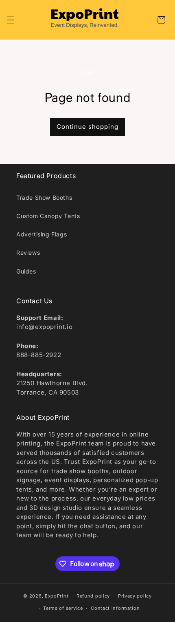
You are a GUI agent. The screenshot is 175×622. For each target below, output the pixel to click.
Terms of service (63, 608)
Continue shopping (87, 126)
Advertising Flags (41, 234)
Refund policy (93, 596)
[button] (11, 20)
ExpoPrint (56, 596)
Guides (26, 271)
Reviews (28, 252)
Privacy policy (135, 596)
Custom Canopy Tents (48, 215)
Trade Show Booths (44, 197)
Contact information (115, 608)
